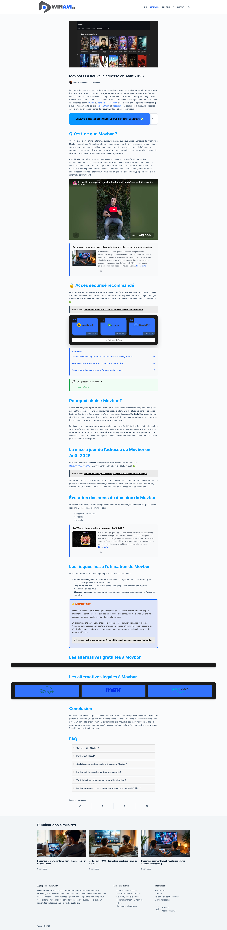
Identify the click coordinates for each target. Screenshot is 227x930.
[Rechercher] (189, 7)
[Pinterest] (125, 806)
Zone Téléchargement (107, 103)
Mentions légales (162, 900)
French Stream (102, 106)
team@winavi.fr (169, 911)
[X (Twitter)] (102, 806)
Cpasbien (116, 106)
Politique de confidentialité (167, 897)
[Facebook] (80, 806)
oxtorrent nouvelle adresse (128, 893)
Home (145, 7)
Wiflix (91, 103)
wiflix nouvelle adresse (126, 890)
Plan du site (160, 890)
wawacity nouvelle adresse (128, 897)
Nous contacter (83, 387)
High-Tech (166, 7)
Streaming (154, 7)
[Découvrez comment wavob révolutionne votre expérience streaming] (165, 843)
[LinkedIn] (147, 806)
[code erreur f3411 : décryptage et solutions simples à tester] (113, 843)
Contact (180, 7)
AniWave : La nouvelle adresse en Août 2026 (98, 528)
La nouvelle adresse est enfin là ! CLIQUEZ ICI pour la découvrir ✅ (110, 119)
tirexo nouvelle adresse (126, 906)
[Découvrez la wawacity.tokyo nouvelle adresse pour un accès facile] (61, 843)
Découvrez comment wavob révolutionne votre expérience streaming (112, 247)
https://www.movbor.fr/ (79, 466)
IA (173, 7)
